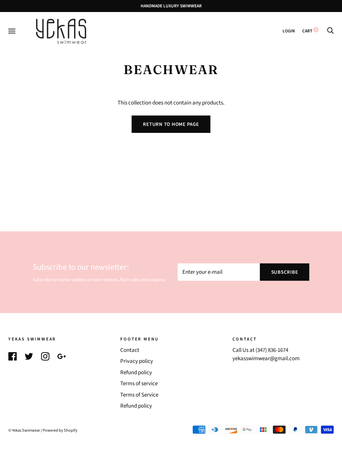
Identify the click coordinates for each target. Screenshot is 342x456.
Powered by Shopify (60, 430)
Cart (309, 31)
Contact (129, 350)
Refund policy (136, 373)
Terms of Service (139, 395)
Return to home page (171, 124)
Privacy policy (136, 361)
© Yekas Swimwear (24, 430)
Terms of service (139, 384)
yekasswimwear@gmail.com (266, 359)
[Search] (330, 31)
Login (289, 31)
